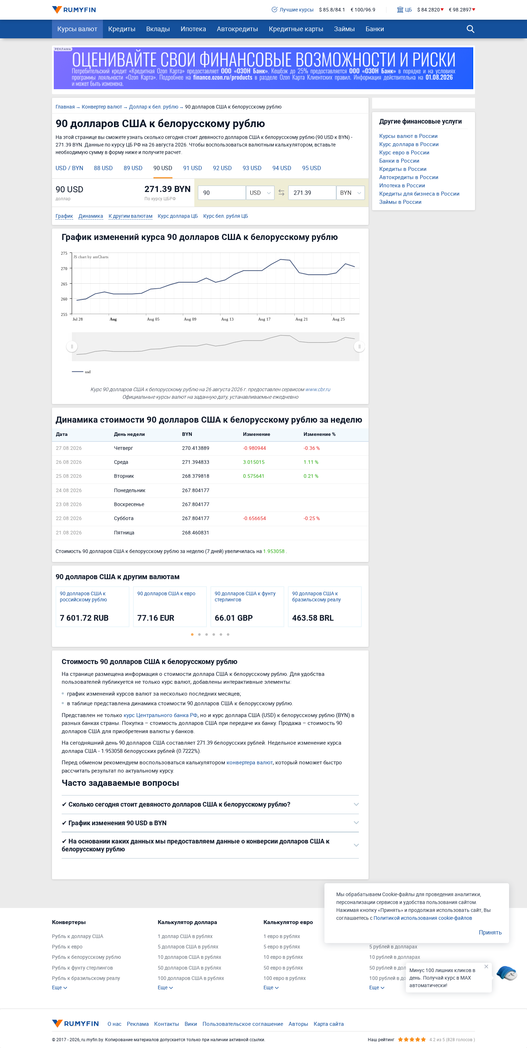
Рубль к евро (67, 947)
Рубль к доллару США (77, 936)
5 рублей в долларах (393, 947)
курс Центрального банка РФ (161, 714)
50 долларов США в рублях (189, 968)
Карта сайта (329, 1023)
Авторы (298, 1023)
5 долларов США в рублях (188, 947)
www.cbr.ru (317, 389)
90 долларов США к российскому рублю (83, 597)
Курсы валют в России (408, 136)
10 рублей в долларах (394, 957)
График (64, 216)
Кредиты (122, 28)
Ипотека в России (402, 185)
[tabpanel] (92, 606)
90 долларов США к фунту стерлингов (245, 597)
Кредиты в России (403, 168)
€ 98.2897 (460, 10)
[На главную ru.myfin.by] (75, 1024)
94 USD (281, 168)
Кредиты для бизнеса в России (419, 193)
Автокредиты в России (408, 177)
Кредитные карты (296, 28)
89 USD (133, 168)
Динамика (91, 216)
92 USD (222, 168)
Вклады (158, 28)
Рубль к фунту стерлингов (82, 968)
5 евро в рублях (282, 947)
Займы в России (400, 201)
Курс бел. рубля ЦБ (225, 216)
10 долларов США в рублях (189, 957)
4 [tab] (213, 634)
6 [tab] (228, 634)
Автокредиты (237, 28)
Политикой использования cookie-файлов (423, 917)
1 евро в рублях (282, 936)
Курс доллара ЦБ (178, 216)
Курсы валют (77, 28)
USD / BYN (69, 168)
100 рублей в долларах (396, 978)
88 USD (103, 168)
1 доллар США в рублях (185, 936)
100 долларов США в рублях (191, 978)
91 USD (192, 168)
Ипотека (193, 28)
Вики (191, 1023)
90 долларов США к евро (166, 594)
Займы (344, 28)
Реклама (138, 1023)
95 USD (311, 168)
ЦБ (408, 10)
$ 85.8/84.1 (332, 10)
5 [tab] (220, 634)
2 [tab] (199, 634)
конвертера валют (250, 762)
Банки (375, 28)
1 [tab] (192, 634)
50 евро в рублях (283, 968)
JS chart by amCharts (90, 257)
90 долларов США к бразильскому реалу (316, 597)
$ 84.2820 (428, 10)
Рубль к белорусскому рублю (86, 957)
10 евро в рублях (283, 957)
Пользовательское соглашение (243, 1023)
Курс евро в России (404, 152)
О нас (115, 1023)
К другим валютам (130, 216)
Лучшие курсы (297, 10)
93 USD (252, 168)
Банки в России (399, 160)
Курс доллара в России (409, 144)
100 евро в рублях (285, 978)
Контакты (166, 1023)
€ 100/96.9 (363, 10)
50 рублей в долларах (394, 968)
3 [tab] (206, 634)
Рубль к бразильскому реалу (86, 978)
